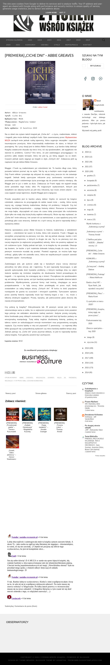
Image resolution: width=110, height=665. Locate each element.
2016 (59, 40)
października (92, 185)
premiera (72, 377)
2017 (69, 40)
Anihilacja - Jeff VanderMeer (90, 418)
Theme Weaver (26, 660)
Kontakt (87, 45)
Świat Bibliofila (91, 436)
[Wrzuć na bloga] (8, 372)
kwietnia (90, 214)
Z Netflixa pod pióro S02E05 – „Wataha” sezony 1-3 (95, 242)
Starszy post (71, 393)
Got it (62, 13)
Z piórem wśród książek (52, 657)
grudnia (90, 176)
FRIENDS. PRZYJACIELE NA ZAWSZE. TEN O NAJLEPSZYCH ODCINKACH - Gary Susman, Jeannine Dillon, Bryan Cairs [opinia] (94, 444)
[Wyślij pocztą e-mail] (6, 372)
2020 (8, 45)
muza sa (61, 377)
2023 (87, 157)
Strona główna (14, 40)
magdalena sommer (45, 377)
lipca (89, 200)
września (90, 190)
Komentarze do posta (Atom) (26, 606)
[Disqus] (40, 496)
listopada (90, 181)
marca (89, 219)
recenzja (9, 380)
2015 (49, 40)
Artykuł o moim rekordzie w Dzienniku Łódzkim (94, 394)
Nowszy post (11, 393)
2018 (78, 40)
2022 (30, 40)
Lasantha (61, 660)
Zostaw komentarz (35, 380)
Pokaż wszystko (100, 455)
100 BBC (45, 45)
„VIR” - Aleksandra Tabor (94, 430)
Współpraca (71, 45)
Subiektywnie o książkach (91, 390)
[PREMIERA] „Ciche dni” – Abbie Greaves (39, 55)
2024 (87, 152)
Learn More (51, 13)
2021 (18, 45)
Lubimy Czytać (42, 107)
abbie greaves (26, 377)
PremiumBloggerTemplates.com (85, 660)
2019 (88, 40)
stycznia (90, 342)
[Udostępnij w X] (11, 372)
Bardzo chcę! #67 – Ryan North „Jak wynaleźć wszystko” (95, 285)
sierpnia (90, 195)
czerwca (90, 205)
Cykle (57, 45)
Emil (24, 380)
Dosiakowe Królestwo (94, 415)
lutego (89, 337)
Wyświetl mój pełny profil (91, 130)
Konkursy (30, 45)
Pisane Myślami (91, 402)
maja (89, 210)
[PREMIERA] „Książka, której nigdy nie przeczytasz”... (95, 312)
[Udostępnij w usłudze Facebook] (13, 372)
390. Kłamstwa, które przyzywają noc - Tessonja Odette (94, 406)
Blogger (84, 657)
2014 (40, 40)
